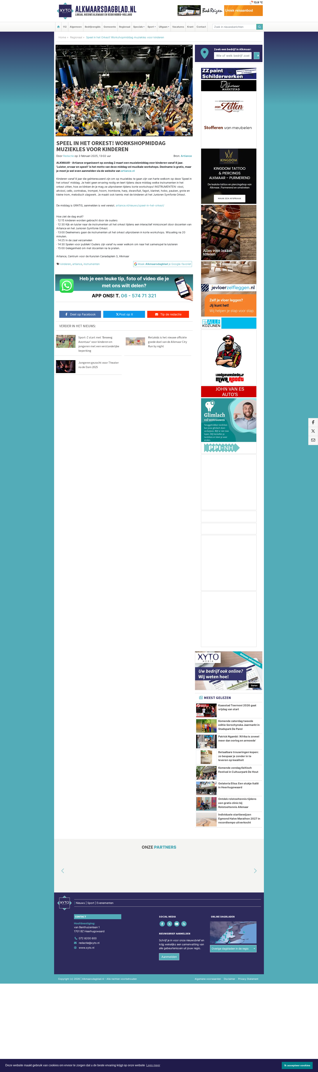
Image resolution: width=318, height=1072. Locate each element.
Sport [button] (151, 26)
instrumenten (92, 264)
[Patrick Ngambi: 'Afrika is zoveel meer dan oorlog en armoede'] (206, 741)
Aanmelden (169, 957)
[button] (58, 871)
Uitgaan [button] (163, 26)
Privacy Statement (248, 979)
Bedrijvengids (92, 26)
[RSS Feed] (184, 923)
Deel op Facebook (83, 314)
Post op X (126, 314)
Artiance (186, 155)
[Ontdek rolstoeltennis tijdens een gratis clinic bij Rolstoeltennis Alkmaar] (206, 804)
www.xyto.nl (86, 947)
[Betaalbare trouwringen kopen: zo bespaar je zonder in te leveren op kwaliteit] (206, 757)
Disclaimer (229, 979)
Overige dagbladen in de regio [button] (230, 948)
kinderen (65, 264)
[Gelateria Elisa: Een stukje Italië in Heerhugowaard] (206, 788)
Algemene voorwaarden (208, 979)
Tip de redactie (170, 314)
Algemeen (76, 26)
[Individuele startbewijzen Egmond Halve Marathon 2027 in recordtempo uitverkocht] (206, 820)
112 (65, 26)
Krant (190, 26)
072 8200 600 (88, 938)
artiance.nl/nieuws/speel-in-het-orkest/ (140, 205)
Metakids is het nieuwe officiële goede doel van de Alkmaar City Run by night (167, 341)
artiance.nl (128, 170)
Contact (201, 26)
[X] (169, 923)
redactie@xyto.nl (89, 943)
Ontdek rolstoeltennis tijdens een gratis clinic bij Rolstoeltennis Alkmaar (237, 802)
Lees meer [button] (153, 1065)
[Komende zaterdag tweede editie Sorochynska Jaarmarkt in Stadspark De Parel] (206, 726)
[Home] (58, 26)
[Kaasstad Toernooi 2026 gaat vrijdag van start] (206, 710)
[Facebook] (162, 923)
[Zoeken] (259, 27)
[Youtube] (177, 923)
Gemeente (110, 26)
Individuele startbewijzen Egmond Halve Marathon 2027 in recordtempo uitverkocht (239, 818)
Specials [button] (138, 26)
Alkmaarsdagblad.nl (105, 9)
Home (62, 37)
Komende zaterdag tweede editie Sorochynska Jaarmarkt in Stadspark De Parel (239, 724)
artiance (77, 264)
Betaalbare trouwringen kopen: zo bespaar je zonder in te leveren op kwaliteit (238, 756)
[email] (313, 440)
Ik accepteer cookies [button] (297, 1065)
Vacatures (178, 26)
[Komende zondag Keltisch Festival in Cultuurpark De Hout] (206, 773)
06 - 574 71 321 (138, 295)
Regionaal (124, 26)
